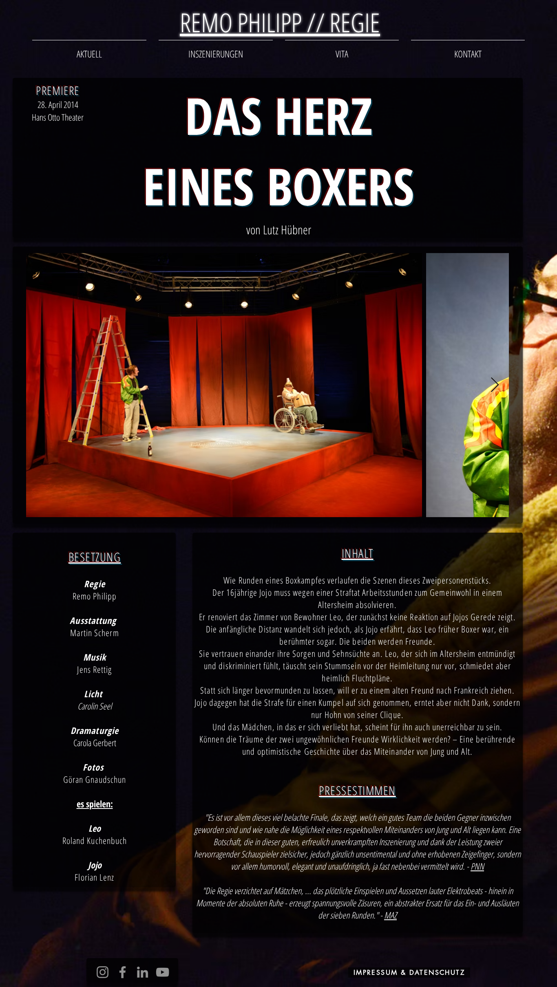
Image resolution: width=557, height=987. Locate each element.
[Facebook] (122, 972)
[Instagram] (103, 972)
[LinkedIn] (142, 972)
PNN (477, 866)
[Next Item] (495, 385)
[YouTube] (162, 972)
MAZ (390, 915)
